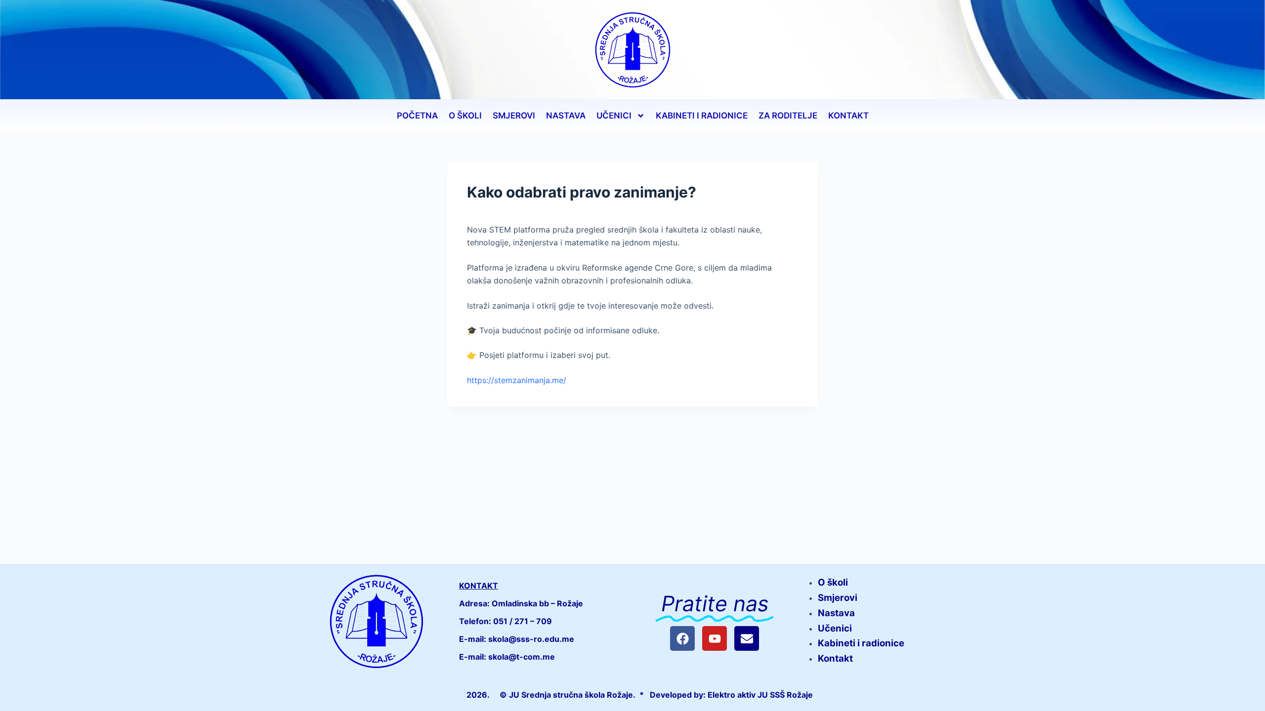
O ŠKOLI (465, 115)
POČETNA (417, 115)
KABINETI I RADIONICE (702, 115)
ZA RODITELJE (788, 115)
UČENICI (614, 115)
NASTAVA (566, 115)
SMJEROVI (514, 115)
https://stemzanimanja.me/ (516, 380)
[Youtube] (714, 638)
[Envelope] (746, 638)
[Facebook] (682, 638)
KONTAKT (848, 115)
